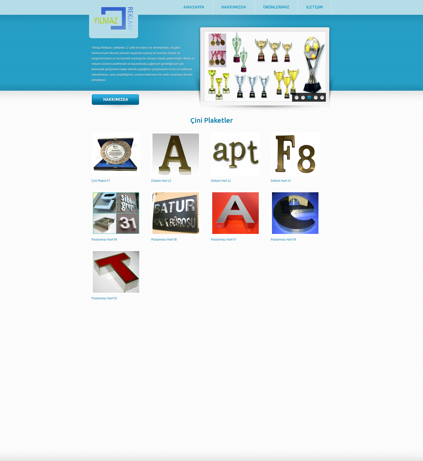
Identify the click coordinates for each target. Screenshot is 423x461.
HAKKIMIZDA (233, 7)
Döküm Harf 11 (221, 180)
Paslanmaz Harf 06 (283, 239)
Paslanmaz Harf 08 (164, 239)
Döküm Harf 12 (161, 180)
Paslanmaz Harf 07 (223, 239)
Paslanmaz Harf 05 (104, 298)
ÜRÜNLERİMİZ (276, 7)
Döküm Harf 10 (281, 180)
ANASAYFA (193, 7)
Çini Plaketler (211, 120)
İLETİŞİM (314, 7)
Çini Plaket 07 (101, 180)
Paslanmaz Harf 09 (104, 239)
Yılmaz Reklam (140, 33)
